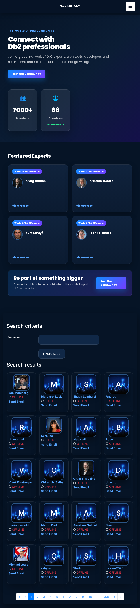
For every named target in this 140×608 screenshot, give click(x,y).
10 (90, 597)
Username (13, 337)
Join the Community (26, 74)
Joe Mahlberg (18, 393)
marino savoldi (19, 525)
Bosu (109, 439)
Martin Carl (49, 525)
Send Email (16, 401)
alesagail (79, 439)
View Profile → (22, 206)
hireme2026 (115, 568)
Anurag (111, 396)
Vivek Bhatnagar (20, 482)
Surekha (47, 436)
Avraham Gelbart (85, 525)
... (98, 597)
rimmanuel (16, 439)
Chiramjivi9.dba (52, 482)
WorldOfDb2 (70, 6)
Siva (109, 525)
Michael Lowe (18, 564)
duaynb (111, 482)
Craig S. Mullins (84, 478)
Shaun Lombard (84, 396)
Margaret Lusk (51, 396)
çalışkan (46, 568)
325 (107, 597)
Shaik (77, 568)
